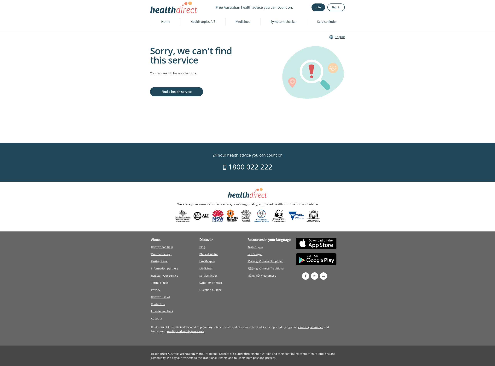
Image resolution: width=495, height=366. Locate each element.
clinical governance (310, 327)
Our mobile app (161, 254)
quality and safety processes (185, 331)
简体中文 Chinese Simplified (265, 261)
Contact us (158, 304)
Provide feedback (162, 311)
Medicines (243, 21)
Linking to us (159, 261)
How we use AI (160, 297)
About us (157, 318)
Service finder (327, 21)
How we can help (162, 247)
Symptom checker (284, 21)
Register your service (164, 275)
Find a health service (176, 92)
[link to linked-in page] (323, 276)
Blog (202, 247)
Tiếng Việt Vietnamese (262, 275)
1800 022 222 (249, 167)
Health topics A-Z (202, 21)
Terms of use (159, 283)
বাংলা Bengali (255, 254)
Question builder (210, 290)
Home (165, 21)
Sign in (336, 7)
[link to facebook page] (305, 276)
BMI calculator (208, 254)
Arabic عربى (255, 247)
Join (318, 7)
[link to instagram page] (314, 276)
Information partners (164, 268)
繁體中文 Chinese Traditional (266, 268)
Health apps (207, 261)
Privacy (155, 290)
